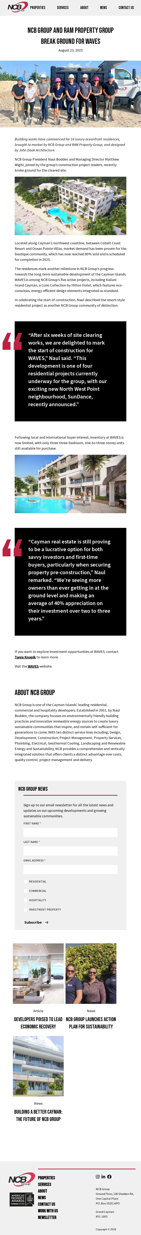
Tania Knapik (25, 657)
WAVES (33, 666)
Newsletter (47, 1217)
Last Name (32, 842)
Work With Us (48, 1211)
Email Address (35, 860)
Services (63, 7)
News (103, 7)
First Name (32, 823)
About (84, 7)
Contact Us (126, 7)
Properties (37, 7)
